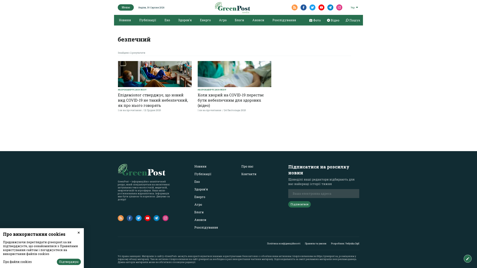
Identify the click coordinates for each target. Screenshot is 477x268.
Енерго (205, 20)
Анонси (258, 20)
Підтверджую (69, 262)
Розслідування (284, 20)
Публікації (147, 20)
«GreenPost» (170, 256)
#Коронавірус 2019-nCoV (132, 90)
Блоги (239, 20)
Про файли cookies (17, 262)
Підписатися (299, 204)
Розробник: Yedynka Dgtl (345, 243)
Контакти (248, 174)
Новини (125, 20)
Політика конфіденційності (283, 243)
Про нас (247, 166)
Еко (167, 20)
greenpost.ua (205, 259)
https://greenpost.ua (327, 256)
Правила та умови (315, 243)
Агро (223, 20)
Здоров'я (185, 20)
